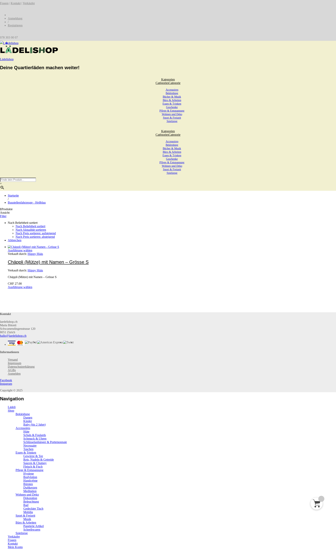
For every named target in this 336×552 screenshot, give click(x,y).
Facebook (6, 380)
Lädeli (12, 407)
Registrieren (15, 25)
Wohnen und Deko (172, 114)
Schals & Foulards (34, 435)
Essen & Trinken (172, 103)
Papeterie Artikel (33, 526)
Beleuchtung (31, 501)
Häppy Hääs (35, 253)
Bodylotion (30, 477)
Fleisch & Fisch (33, 466)
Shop (11, 410)
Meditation (30, 491)
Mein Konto (15, 547)
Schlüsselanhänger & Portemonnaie (45, 442)
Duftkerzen (30, 487)
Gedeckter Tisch (33, 508)
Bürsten (28, 484)
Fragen (4, 3)
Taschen (28, 449)
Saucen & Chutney (35, 463)
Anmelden (14, 373)
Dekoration (30, 498)
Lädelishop (7, 59)
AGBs (12, 370)
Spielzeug (172, 121)
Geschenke (172, 107)
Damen (27, 417)
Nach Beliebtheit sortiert (30, 226)
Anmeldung (15, 18)
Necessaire (30, 445)
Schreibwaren (31, 529)
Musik (27, 519)
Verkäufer (29, 3)
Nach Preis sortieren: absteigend (35, 236)
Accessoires (172, 89)
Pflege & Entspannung (171, 110)
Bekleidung (172, 93)
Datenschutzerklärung (21, 366)
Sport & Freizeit (172, 117)
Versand (13, 359)
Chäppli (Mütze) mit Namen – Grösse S (48, 262)
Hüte (26, 431)
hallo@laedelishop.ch (13, 335)
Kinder (27, 421)
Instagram (6, 383)
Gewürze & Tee (33, 456)
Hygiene (28, 473)
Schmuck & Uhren (34, 438)
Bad (25, 505)
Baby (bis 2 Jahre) (34, 424)
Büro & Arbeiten (172, 100)
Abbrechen (14, 240)
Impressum (14, 363)
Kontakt (16, 3)
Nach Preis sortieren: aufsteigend (36, 233)
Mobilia (28, 512)
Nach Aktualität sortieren (31, 229)
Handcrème (30, 480)
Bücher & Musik (172, 96)
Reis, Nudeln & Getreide (38, 459)
